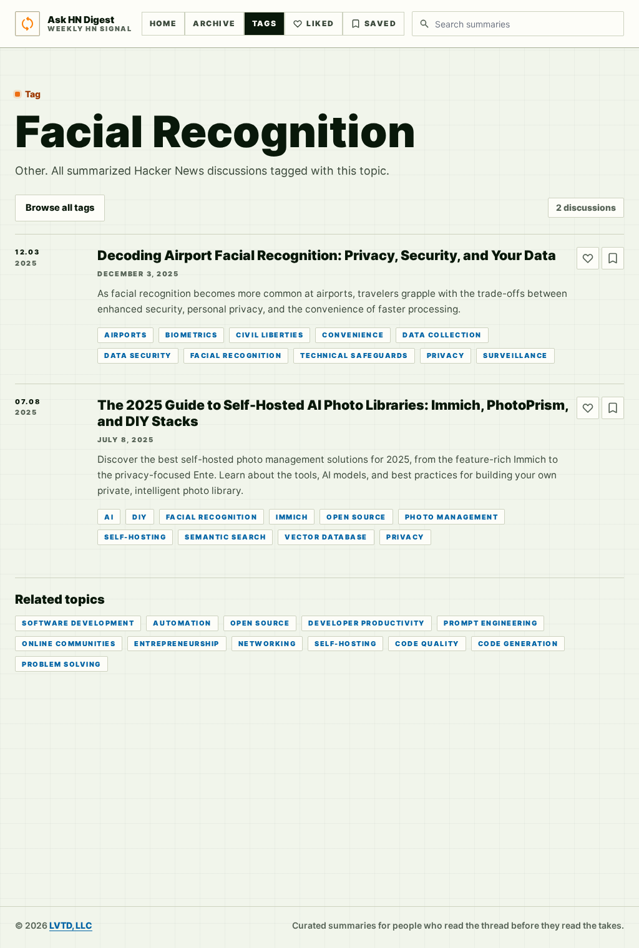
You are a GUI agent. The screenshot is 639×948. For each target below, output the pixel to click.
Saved (380, 23)
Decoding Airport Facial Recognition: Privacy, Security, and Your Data (326, 255)
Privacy (446, 355)
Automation (182, 623)
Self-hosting (135, 537)
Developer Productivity (366, 623)
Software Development (78, 623)
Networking (267, 643)
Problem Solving (61, 664)
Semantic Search (225, 537)
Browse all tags (60, 207)
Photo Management (451, 517)
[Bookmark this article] (613, 258)
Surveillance (515, 355)
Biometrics (191, 335)
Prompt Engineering (490, 623)
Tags (264, 23)
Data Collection (442, 335)
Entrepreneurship (176, 643)
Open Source (356, 517)
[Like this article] (588, 258)
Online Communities (68, 643)
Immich (292, 517)
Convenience (353, 335)
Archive (214, 23)
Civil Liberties (269, 335)
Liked (320, 23)
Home (163, 23)
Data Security (138, 355)
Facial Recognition (235, 355)
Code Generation (518, 643)
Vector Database (326, 537)
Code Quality (427, 643)
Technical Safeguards (353, 355)
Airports (125, 335)
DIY (139, 517)
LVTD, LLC (70, 925)
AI (109, 517)
